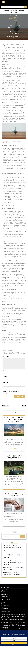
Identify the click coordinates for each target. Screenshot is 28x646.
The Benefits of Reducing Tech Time (14, 495)
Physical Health (5, 607)
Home (9, 15)
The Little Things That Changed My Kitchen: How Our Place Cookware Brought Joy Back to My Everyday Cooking (13, 616)
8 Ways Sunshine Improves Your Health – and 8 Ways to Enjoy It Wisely (14, 419)
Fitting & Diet (4, 604)
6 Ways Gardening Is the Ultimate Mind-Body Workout (14, 457)
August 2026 (4, 590)
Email (5, 376)
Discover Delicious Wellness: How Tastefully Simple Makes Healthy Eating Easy (12, 562)
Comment (6, 356)
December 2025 (5, 591)
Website (5, 382)
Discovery (16, 15)
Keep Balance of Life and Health (14, 11)
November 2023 (5, 594)
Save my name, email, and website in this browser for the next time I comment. (13, 391)
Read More (14, 448)
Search (25, 7)
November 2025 (5, 593)
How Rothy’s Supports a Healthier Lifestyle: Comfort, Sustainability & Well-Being (13, 555)
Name (5, 370)
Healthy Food (4, 608)
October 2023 (4, 596)
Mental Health (5, 605)
